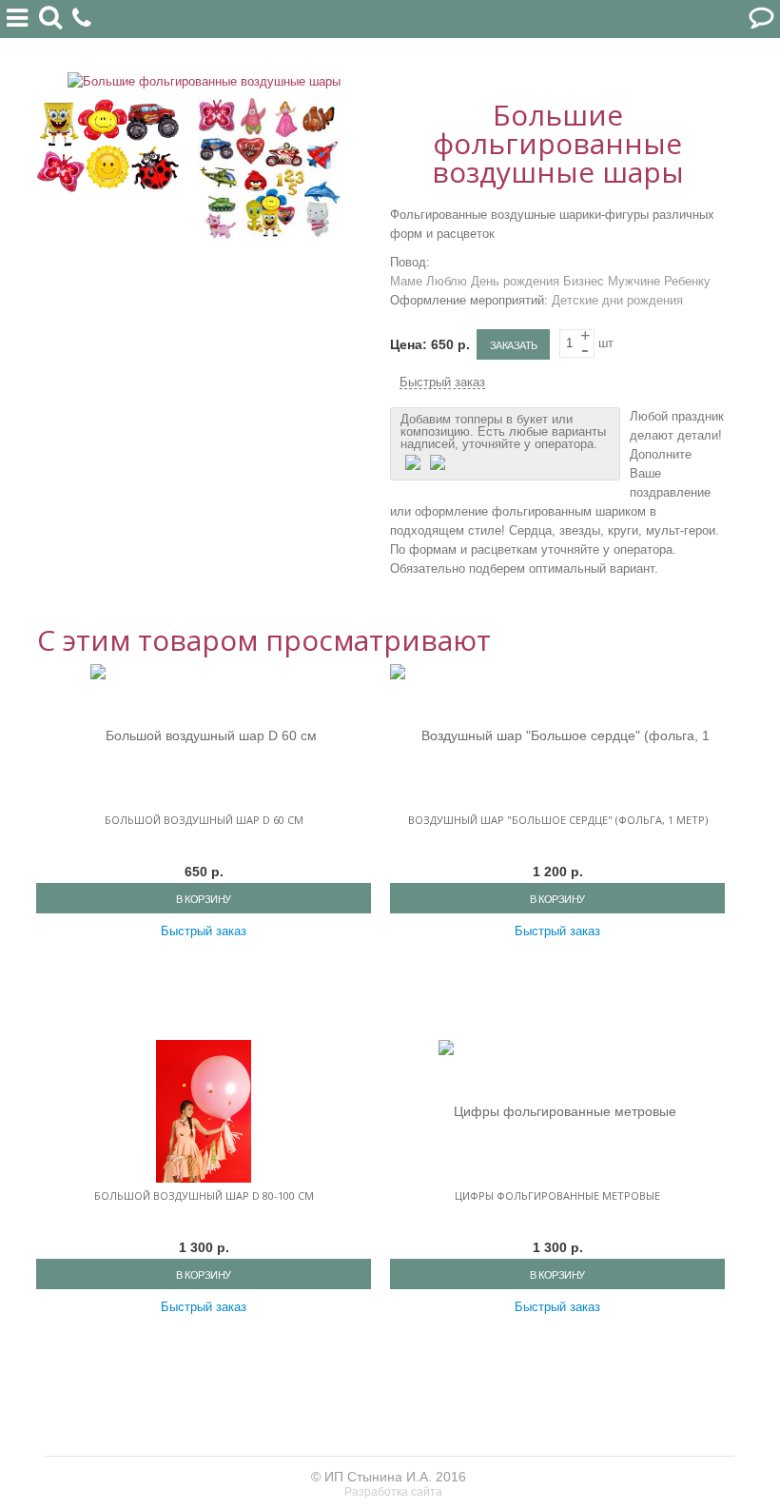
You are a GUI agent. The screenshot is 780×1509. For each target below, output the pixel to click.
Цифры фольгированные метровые (557, 1195)
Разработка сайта (394, 1492)
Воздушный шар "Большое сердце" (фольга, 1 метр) (558, 820)
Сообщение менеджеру (761, 19)
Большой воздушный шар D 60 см (204, 820)
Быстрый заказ (442, 382)
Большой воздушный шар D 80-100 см (204, 1195)
